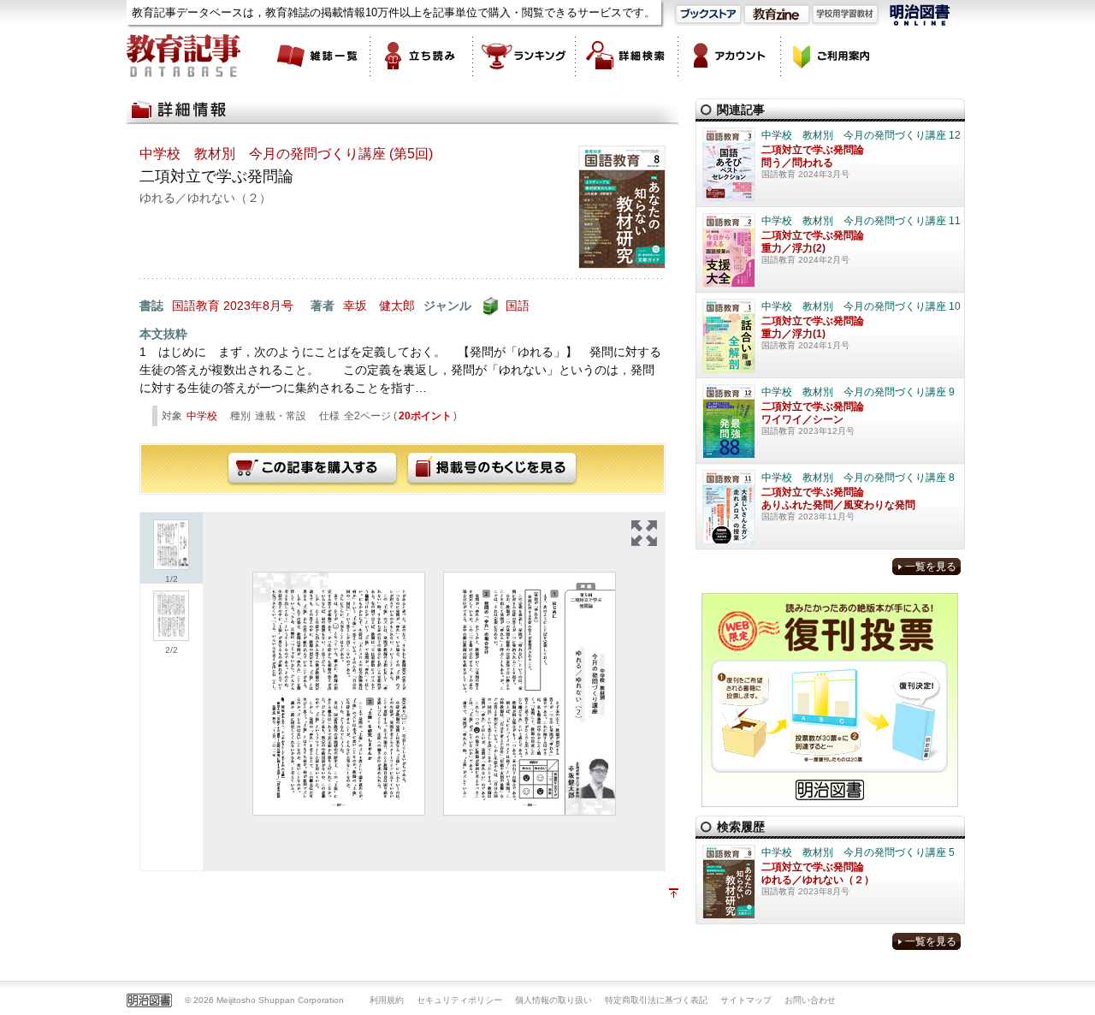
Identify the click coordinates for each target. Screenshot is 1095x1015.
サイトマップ (746, 1000)
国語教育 (196, 305)
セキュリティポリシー (459, 1000)
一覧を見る (930, 567)
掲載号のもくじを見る (491, 469)
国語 (518, 305)
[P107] (338, 694)
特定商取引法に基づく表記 (656, 1000)
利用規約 (387, 1000)
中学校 (201, 416)
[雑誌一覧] (319, 55)
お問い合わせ (810, 1000)
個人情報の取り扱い (553, 1000)
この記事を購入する (312, 469)
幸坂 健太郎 (379, 305)
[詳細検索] (627, 55)
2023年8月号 (258, 305)
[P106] (529, 694)
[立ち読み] (421, 55)
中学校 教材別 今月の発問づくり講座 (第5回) (286, 153)
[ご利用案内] (832, 55)
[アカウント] (729, 55)
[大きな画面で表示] (644, 533)
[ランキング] (524, 55)
